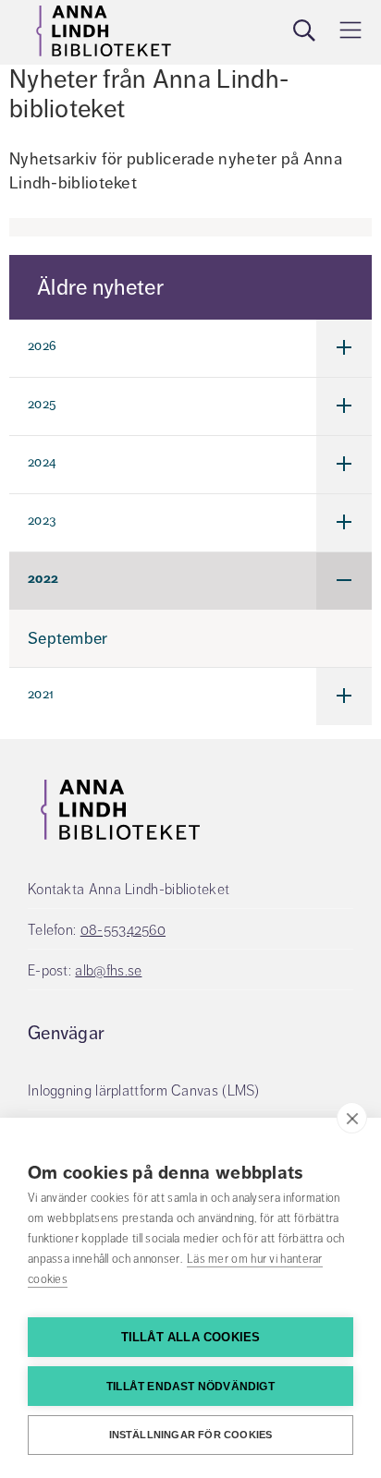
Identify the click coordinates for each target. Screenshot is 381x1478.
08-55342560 (123, 930)
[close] (352, 1117)
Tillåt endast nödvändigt (190, 1386)
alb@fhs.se (108, 971)
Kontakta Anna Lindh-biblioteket (128, 889)
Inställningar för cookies (191, 1434)
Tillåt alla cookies (191, 1337)
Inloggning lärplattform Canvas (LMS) (144, 1091)
